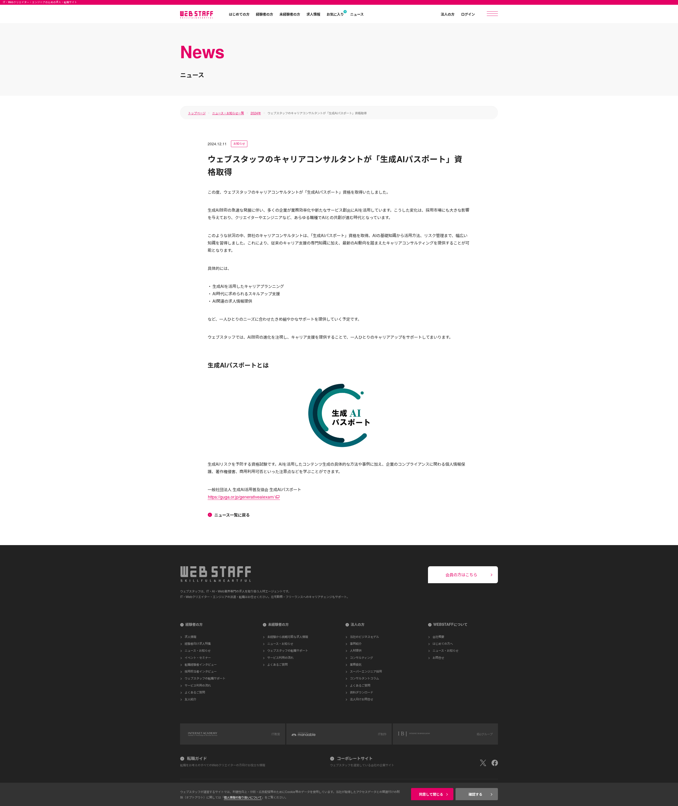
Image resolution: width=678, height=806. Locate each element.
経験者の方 (264, 14)
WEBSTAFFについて (450, 624)
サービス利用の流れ (198, 685)
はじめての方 (239, 14)
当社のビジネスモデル (364, 636)
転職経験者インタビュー (201, 664)
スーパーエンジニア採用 (366, 671)
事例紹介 (356, 643)
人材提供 (356, 650)
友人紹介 (190, 699)
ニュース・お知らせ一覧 (228, 113)
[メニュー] (492, 13)
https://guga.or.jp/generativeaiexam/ (241, 497)
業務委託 (356, 664)
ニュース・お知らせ (198, 650)
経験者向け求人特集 (198, 643)
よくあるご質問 (195, 692)
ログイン (468, 14)
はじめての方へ (442, 643)
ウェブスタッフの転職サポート (205, 678)
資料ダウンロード (361, 692)
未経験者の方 (289, 14)
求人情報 (313, 14)
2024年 (256, 113)
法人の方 (447, 14)
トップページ (197, 113)
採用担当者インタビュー (201, 671)
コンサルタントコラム (364, 678)
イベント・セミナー (198, 657)
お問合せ (438, 657)
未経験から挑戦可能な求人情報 (287, 636)
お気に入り (335, 14)
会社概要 (438, 636)
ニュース (357, 14)
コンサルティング (361, 657)
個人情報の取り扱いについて (243, 797)
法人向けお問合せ (361, 699)
